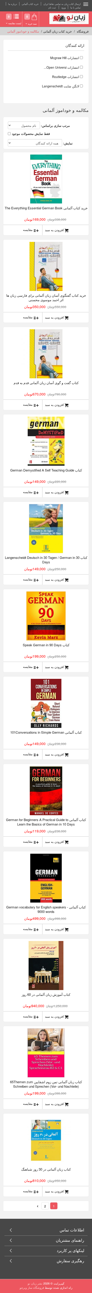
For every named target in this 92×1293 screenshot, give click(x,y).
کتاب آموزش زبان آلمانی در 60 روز (46, 994)
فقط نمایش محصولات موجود (31, 133)
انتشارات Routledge (66, 76)
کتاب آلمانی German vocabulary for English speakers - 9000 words (46, 909)
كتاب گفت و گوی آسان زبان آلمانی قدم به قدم (46, 382)
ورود (63, 7)
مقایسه (28, 230)
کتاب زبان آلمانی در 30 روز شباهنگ (46, 1169)
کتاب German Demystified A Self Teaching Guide (46, 470)
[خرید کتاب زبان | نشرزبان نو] (69, 18)
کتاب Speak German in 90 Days (46, 644)
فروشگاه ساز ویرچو (32, 1287)
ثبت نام (52, 7)
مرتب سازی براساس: (55, 125)
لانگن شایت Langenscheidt (61, 86)
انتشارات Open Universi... (62, 67)
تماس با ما (75, 7)
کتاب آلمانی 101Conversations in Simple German (46, 732)
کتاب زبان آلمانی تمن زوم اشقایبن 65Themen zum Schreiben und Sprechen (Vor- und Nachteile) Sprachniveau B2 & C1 (46, 1084)
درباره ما (12, 4)
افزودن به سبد (54, 230)
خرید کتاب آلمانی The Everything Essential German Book (46, 208)
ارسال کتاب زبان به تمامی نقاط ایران (62, 4)
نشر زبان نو (35, 1283)
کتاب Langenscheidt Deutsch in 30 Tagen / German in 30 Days (46, 559)
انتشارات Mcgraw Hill (65, 58)
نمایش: (68, 143)
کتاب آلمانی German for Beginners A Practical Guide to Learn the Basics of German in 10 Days (46, 821)
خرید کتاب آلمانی (30, 4)
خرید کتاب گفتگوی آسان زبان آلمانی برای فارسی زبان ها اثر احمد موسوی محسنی (46, 297)
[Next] (37, 1205)
